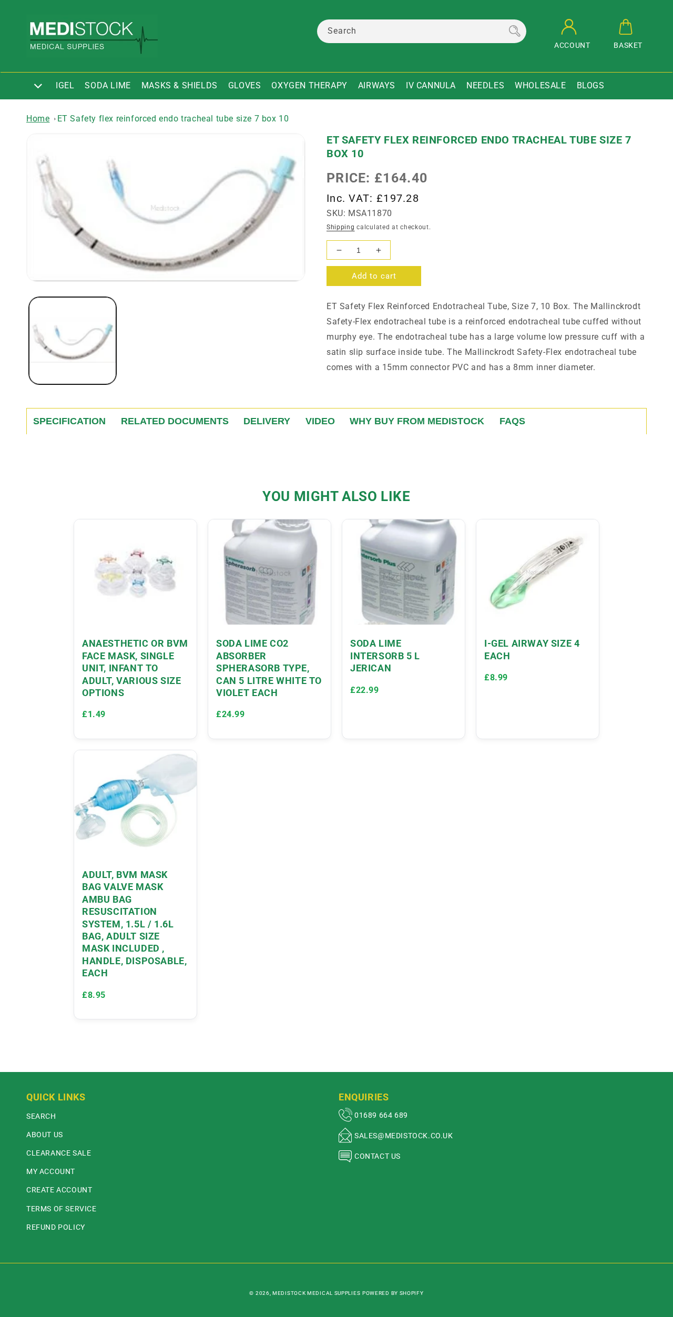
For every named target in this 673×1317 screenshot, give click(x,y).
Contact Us (377, 1156)
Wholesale (540, 85)
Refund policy (55, 1227)
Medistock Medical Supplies (316, 1293)
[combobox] (421, 31)
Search (41, 1116)
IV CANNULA (431, 85)
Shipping (341, 227)
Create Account (59, 1190)
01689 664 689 (381, 1115)
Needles (485, 85)
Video (320, 421)
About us (44, 1134)
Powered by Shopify (393, 1293)
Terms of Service (61, 1208)
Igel (65, 85)
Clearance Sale (58, 1153)
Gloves (244, 85)
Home (37, 119)
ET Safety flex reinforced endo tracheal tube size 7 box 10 (173, 119)
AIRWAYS (376, 85)
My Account (50, 1171)
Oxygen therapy (309, 85)
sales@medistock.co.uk (403, 1135)
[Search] (514, 31)
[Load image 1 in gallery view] (72, 340)
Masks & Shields (179, 85)
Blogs (591, 85)
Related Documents (175, 421)
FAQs (512, 421)
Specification (69, 421)
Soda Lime (107, 85)
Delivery (266, 421)
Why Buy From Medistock (417, 421)
